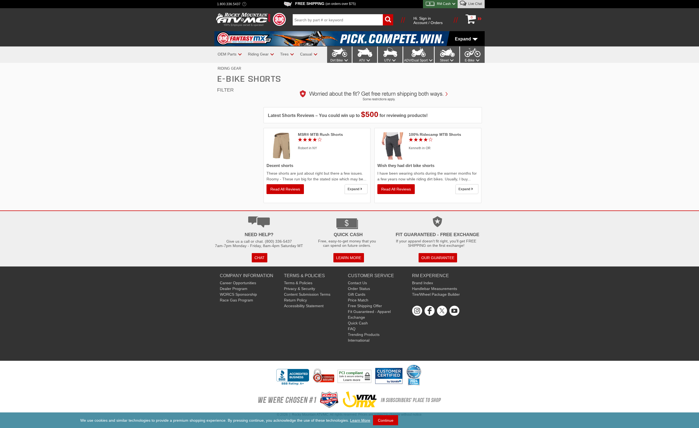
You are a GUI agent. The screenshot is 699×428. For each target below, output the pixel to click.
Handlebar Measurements (434, 288)
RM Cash (444, 4)
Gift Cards (356, 294)
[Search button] (388, 19)
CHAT (259, 258)
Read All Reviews (285, 189)
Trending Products (364, 334)
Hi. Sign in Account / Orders (428, 20)
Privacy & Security (299, 288)
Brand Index (422, 283)
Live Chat (474, 4)
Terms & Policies (298, 283)
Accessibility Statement (304, 306)
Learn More (360, 420)
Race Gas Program (236, 300)
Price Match (358, 300)
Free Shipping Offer (365, 306)
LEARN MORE (348, 258)
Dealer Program (233, 288)
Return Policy (295, 300)
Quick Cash (358, 323)
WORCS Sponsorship (238, 294)
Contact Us (357, 283)
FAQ (352, 329)
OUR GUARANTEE (437, 258)
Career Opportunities (238, 283)
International (358, 340)
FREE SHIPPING (325, 3)
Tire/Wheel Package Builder (436, 294)
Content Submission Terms (307, 294)
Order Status (359, 288)
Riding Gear (229, 68)
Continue (385, 420)
